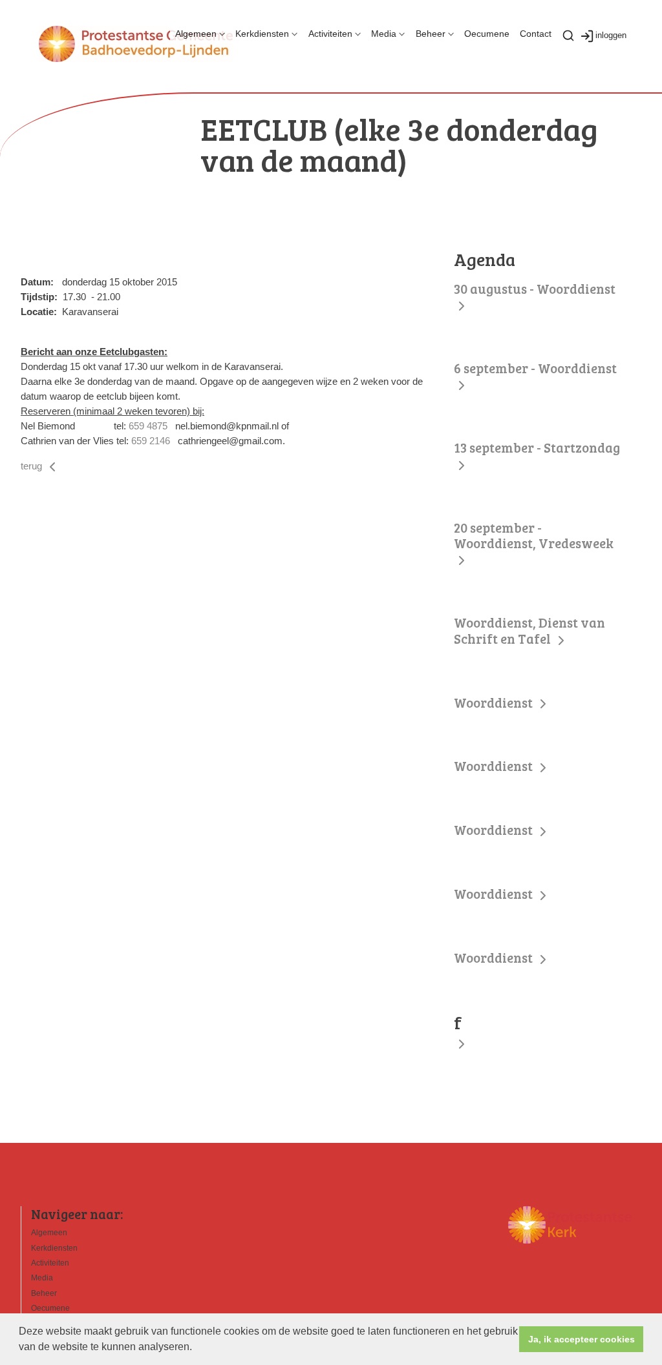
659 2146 (150, 440)
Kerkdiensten (262, 33)
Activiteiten (330, 33)
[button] (196, 1348)
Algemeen (196, 33)
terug (33, 465)
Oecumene (486, 33)
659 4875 (148, 425)
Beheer (430, 33)
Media (383, 33)
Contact (535, 33)
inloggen (610, 35)
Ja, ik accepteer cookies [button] (581, 1339)
